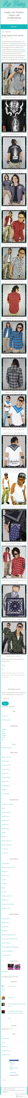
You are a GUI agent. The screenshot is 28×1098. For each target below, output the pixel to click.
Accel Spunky (21, 49)
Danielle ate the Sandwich (8, 867)
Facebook (4, 729)
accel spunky (8, 673)
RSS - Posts (4, 716)
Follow (5, 703)
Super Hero (11, 997)
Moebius (4, 832)
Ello (3, 739)
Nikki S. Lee (4, 836)
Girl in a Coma (5, 875)
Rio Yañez (12, 1063)
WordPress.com (6, 1054)
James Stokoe (5, 816)
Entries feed (5, 1046)
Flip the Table (5, 926)
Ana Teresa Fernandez (7, 804)
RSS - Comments (6, 720)
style (23, 675)
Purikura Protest (12, 986)
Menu (15, 26)
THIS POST (14, 43)
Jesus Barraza (5, 824)
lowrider (12, 675)
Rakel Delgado (5, 785)
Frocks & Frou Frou (6, 765)
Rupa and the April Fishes (8, 904)
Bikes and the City (6, 757)
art (10, 1067)
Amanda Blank (5, 863)
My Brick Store (5, 781)
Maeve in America (6, 943)
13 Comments (5, 677)
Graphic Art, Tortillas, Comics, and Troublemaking (14, 15)
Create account (6, 1038)
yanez (11, 37)
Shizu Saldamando (6, 840)
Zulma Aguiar (5, 853)
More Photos (5, 971)
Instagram (4, 735)
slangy (20, 675)
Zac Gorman (5, 849)
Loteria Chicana (5, 769)
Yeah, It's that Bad (6, 955)
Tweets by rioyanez (6, 747)
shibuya (16, 675)
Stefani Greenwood (7, 845)
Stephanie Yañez (6, 908)
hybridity (4, 675)
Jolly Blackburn (5, 828)
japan (8, 675)
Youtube (4, 733)
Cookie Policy (4, 1091)
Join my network (13, 1072)
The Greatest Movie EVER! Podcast (10, 947)
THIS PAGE (23, 59)
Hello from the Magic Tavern (9, 935)
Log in (3, 1042)
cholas (14, 673)
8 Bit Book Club (5, 922)
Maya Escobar (5, 773)
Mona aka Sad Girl (6, 777)
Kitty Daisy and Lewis (7, 896)
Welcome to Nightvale (7, 951)
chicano (13, 1067)
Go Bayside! (5, 930)
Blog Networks (12, 1060)
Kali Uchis (4, 892)
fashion (22, 673)
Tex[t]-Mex (4, 789)
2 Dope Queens (5, 918)
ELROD (3, 808)
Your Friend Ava (5, 793)
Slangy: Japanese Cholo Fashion (12, 35)
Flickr (3, 731)
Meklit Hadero (5, 900)
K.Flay (3, 888)
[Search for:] (14, 1080)
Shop (9, 1018)
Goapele (4, 879)
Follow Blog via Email (14, 689)
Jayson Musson (5, 820)
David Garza (5, 871)
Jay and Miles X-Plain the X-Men (9, 939)
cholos (18, 673)
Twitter (3, 737)
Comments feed (6, 1050)
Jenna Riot (4, 883)
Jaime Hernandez (6, 812)
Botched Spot (5, 761)
